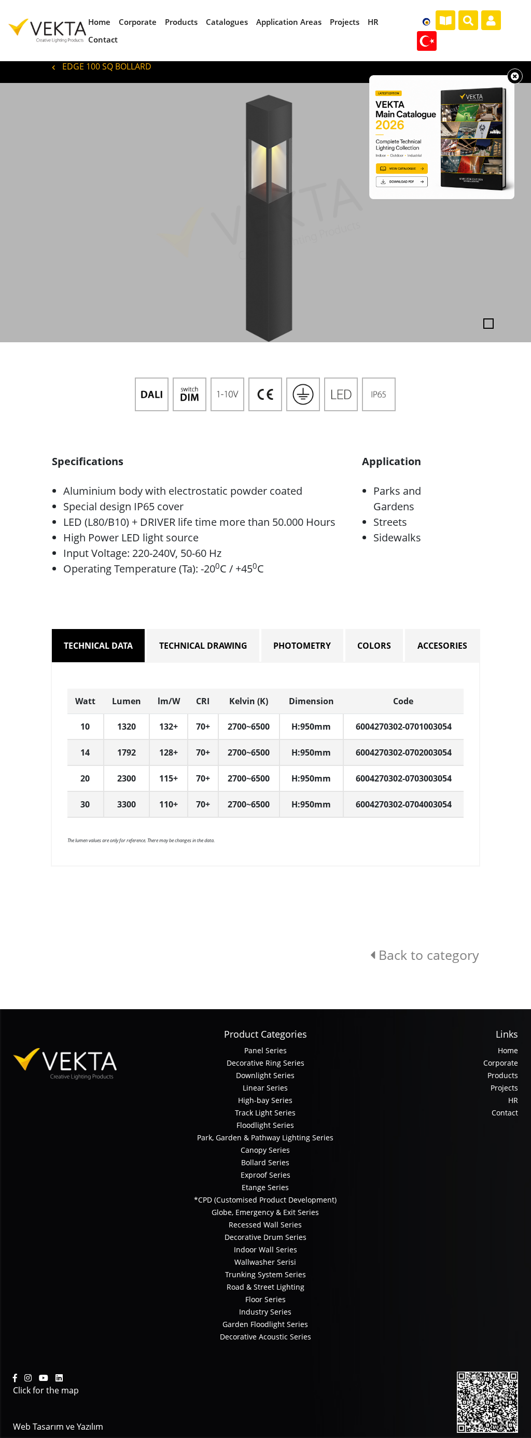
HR (513, 1100)
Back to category (427, 955)
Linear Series (265, 1088)
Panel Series (265, 1050)
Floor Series (265, 1299)
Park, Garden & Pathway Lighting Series (265, 1137)
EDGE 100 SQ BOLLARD (105, 66)
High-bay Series (265, 1100)
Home (508, 1050)
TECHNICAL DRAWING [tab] (203, 645)
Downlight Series (265, 1075)
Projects (504, 1088)
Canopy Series (265, 1150)
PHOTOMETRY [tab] (302, 645)
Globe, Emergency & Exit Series (265, 1212)
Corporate (500, 1063)
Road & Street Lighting (265, 1287)
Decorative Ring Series (265, 1063)
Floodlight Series (265, 1125)
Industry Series (265, 1312)
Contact (505, 1113)
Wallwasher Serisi (265, 1262)
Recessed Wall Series (265, 1225)
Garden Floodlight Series (265, 1324)
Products (502, 1075)
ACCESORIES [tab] (442, 645)
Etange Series (265, 1187)
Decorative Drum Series (265, 1237)
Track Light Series (265, 1113)
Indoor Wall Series (265, 1249)
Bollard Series (265, 1162)
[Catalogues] (445, 21)
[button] (40, 212)
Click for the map (46, 1390)
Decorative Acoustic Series (265, 1337)
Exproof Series (265, 1175)
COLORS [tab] (374, 645)
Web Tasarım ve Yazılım (58, 1426)
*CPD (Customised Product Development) (265, 1200)
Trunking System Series (265, 1274)
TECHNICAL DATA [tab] (98, 645)
